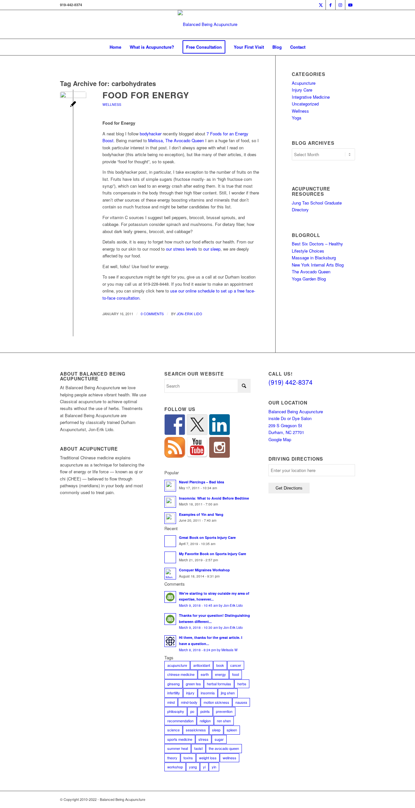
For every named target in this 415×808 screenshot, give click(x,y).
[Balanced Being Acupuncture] (207, 24)
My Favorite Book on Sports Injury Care (212, 553)
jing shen (228, 692)
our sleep (211, 249)
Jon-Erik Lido (189, 313)
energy (220, 674)
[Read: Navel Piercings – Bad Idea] (170, 485)
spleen (232, 729)
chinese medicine (181, 674)
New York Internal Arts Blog (318, 265)
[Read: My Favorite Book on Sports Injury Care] (170, 557)
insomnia (208, 692)
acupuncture (177, 665)
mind (171, 702)
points (205, 711)
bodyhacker (150, 134)
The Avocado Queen (311, 271)
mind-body (189, 702)
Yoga (296, 118)
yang (193, 766)
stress (203, 739)
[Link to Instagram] (340, 5)
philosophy (175, 711)
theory (172, 757)
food (235, 674)
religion (205, 720)
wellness (229, 757)
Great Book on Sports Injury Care (207, 537)
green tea (193, 683)
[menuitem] (115, 47)
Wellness (111, 104)
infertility (173, 692)
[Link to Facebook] (330, 5)
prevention (224, 711)
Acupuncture (303, 83)
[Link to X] (321, 5)
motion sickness (216, 702)
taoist (198, 748)
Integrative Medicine (311, 97)
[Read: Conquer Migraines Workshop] (170, 573)
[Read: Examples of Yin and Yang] (170, 518)
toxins (188, 757)
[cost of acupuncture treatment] (73, 105)
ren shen (224, 720)
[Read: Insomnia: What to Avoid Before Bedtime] (170, 502)
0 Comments (152, 313)
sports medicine (179, 739)
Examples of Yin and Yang (201, 514)
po (192, 711)
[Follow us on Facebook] (174, 424)
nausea (241, 702)
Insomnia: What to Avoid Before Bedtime (214, 498)
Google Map (279, 439)
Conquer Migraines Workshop (204, 569)
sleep (216, 729)
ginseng (173, 683)
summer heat (177, 748)
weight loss (208, 757)
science (173, 729)
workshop (175, 766)
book (220, 665)
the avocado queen (224, 748)
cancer (235, 665)
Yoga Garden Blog (309, 279)
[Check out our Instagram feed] (219, 447)
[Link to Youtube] (350, 5)
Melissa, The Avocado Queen (176, 140)
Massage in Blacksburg (314, 258)
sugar (219, 739)
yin (214, 766)
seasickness (196, 729)
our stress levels (181, 249)
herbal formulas (219, 683)
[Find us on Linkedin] (219, 424)
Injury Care (302, 90)
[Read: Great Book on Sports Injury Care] (170, 541)
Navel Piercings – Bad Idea (201, 481)
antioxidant (201, 665)
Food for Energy (145, 95)
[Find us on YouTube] (197, 447)
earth (205, 674)
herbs (241, 683)
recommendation (180, 720)
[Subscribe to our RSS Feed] (174, 447)
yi (204, 766)
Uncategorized (305, 104)
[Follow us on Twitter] (197, 424)
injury (190, 692)
